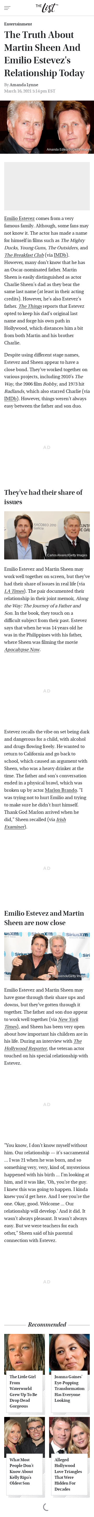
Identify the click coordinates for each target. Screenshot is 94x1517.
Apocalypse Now (21, 649)
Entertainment (18, 24)
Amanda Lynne (24, 84)
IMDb (60, 255)
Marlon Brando (61, 790)
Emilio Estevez (19, 218)
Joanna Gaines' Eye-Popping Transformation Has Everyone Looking (69, 1388)
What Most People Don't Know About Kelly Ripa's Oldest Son (21, 1471)
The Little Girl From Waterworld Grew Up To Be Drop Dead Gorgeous (23, 1391)
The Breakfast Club (24, 255)
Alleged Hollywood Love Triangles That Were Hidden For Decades (68, 1474)
